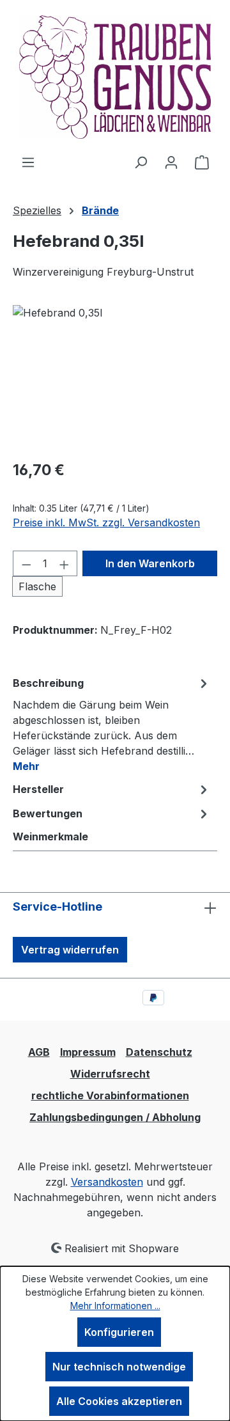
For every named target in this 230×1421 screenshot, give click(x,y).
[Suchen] (140, 162)
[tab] (112, 724)
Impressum (88, 1052)
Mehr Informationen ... (115, 1305)
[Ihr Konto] (171, 162)
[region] (115, 377)
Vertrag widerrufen (70, 949)
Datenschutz (159, 1052)
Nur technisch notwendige (119, 1366)
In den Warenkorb (150, 563)
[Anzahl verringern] (26, 563)
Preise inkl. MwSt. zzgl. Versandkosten (106, 522)
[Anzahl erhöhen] (64, 563)
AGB (39, 1052)
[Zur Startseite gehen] (115, 77)
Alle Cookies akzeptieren (119, 1401)
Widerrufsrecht (110, 1073)
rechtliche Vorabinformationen (110, 1095)
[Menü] (28, 162)
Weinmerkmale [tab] (50, 836)
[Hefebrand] (115, 377)
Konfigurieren (119, 1332)
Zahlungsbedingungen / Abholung (115, 1117)
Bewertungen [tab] (47, 813)
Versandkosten (107, 1181)
